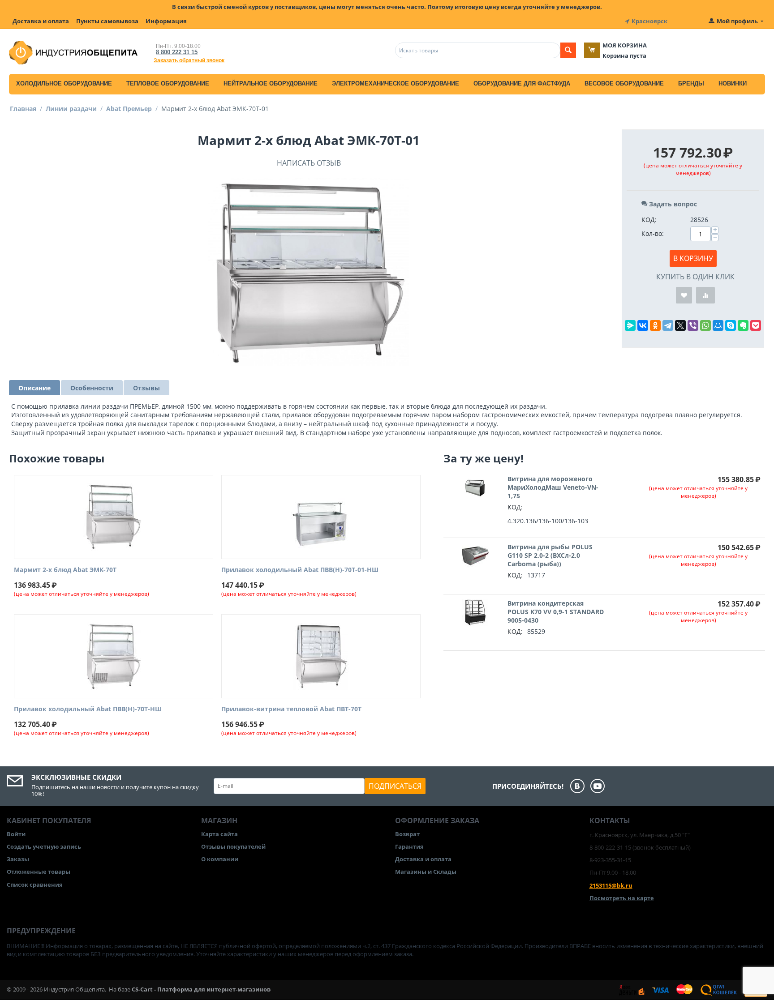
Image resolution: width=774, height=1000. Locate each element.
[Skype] (730, 325)
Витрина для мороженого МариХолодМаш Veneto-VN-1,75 (552, 487)
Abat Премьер (129, 108)
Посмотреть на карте (621, 898)
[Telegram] (667, 325)
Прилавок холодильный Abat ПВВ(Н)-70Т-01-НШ (299, 570)
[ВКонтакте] (642, 325)
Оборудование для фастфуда (521, 83)
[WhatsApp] (705, 325)
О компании (219, 859)
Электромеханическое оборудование (395, 83)
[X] (680, 325)
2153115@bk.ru (610, 885)
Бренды (691, 83)
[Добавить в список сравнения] (705, 295)
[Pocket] (755, 325)
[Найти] (568, 50)
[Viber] (693, 325)
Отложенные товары (38, 872)
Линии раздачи (71, 108)
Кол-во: (652, 233)
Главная (23, 108)
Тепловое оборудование (167, 83)
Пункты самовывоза (107, 21)
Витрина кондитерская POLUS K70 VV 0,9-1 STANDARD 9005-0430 (555, 611)
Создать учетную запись (44, 846)
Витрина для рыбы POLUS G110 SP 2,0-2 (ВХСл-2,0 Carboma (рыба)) (550, 555)
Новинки (732, 83)
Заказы (18, 859)
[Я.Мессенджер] (630, 325)
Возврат (407, 834)
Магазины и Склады (425, 872)
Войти (16, 834)
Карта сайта (219, 834)
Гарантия (409, 846)
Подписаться (395, 786)
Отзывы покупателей (233, 846)
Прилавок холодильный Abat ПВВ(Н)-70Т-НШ (88, 709)
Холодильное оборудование (64, 83)
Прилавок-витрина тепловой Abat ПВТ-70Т (291, 709)
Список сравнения (35, 884)
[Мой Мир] (718, 325)
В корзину (693, 258)
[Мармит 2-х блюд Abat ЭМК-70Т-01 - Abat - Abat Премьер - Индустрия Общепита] (308, 272)
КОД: (649, 219)
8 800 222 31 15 (177, 52)
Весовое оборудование (624, 83)
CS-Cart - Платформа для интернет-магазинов (201, 989)
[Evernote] (743, 325)
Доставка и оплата (41, 21)
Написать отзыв (309, 163)
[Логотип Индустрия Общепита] (73, 52)
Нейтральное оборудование (271, 83)
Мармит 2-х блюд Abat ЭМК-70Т (65, 570)
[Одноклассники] (655, 325)
